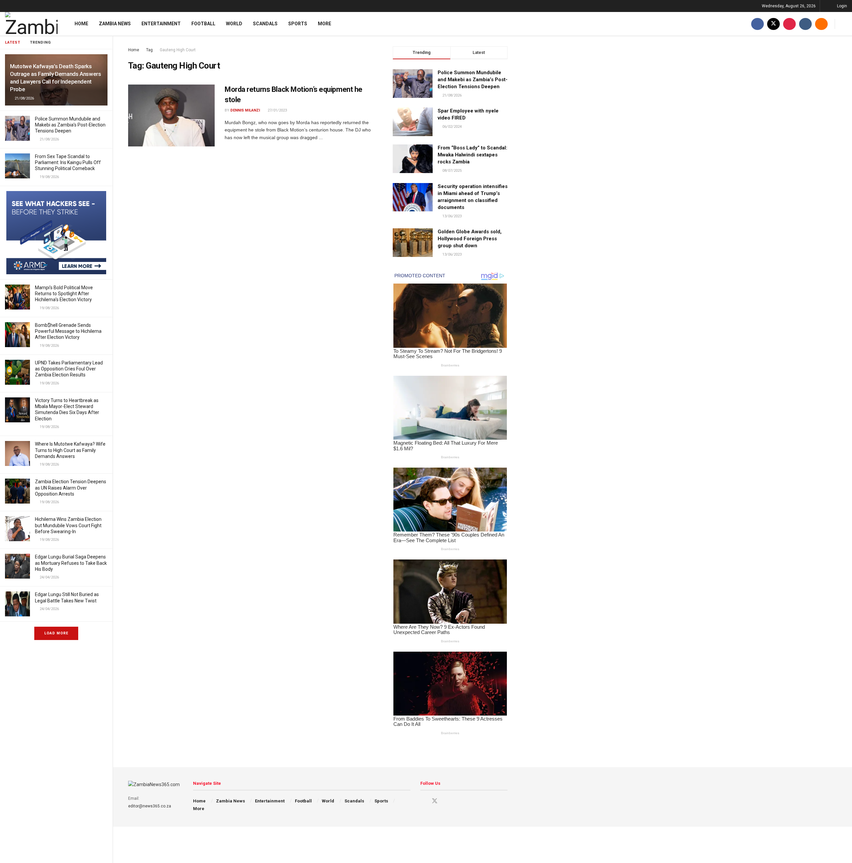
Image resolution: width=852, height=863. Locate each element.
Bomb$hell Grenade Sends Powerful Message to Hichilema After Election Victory (68, 331)
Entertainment (161, 23)
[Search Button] (844, 24)
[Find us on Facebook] (757, 24)
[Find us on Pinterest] (789, 24)
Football (203, 23)
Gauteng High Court (178, 50)
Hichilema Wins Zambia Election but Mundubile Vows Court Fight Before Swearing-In (68, 525)
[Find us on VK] (805, 24)
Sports (297, 23)
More (324, 23)
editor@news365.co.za (149, 806)
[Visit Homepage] (31, 24)
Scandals (265, 23)
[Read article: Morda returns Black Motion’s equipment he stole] (171, 115)
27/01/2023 (277, 110)
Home (81, 23)
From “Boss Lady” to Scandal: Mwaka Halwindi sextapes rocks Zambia (472, 155)
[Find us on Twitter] (773, 24)
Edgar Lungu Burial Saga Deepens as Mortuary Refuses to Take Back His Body (71, 562)
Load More (56, 633)
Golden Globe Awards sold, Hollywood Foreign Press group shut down (470, 239)
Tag (149, 50)
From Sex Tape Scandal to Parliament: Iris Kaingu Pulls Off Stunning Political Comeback (68, 162)
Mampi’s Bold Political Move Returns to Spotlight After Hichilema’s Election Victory (64, 293)
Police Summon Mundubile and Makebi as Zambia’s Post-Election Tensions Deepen (70, 124)
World (234, 23)
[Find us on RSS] (821, 24)
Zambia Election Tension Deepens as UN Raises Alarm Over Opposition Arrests (70, 487)
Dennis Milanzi (245, 110)
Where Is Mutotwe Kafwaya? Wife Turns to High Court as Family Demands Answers (70, 450)
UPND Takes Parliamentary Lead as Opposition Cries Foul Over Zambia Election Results (69, 368)
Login (841, 6)
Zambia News (115, 23)
